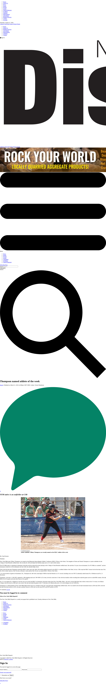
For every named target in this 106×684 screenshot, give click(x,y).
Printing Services (7, 17)
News (4, 4)
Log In (8, 589)
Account (5, 20)
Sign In (11, 675)
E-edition (5, 11)
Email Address (3, 669)
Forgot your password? (5, 672)
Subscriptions (6, 14)
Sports (4, 6)
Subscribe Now (4, 265)
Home (4, 2)
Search (1, 266)
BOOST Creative (8, 659)
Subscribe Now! (4, 680)
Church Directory (7, 10)
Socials (5, 7)
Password (24, 669)
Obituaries (5, 617)
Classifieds (5, 259)
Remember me (5, 675)
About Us (5, 3)
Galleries (5, 13)
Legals (4, 9)
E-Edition (5, 261)
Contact (5, 18)
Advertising (6, 15)
